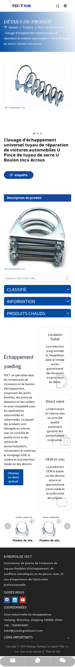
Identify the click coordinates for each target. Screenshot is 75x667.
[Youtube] (23, 600)
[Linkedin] (15, 600)
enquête (21, 175)
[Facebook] (7, 600)
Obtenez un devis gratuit (13, 477)
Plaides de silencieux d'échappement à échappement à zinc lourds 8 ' (24, 540)
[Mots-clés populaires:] (67, 278)
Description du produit (24, 198)
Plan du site (53, 651)
